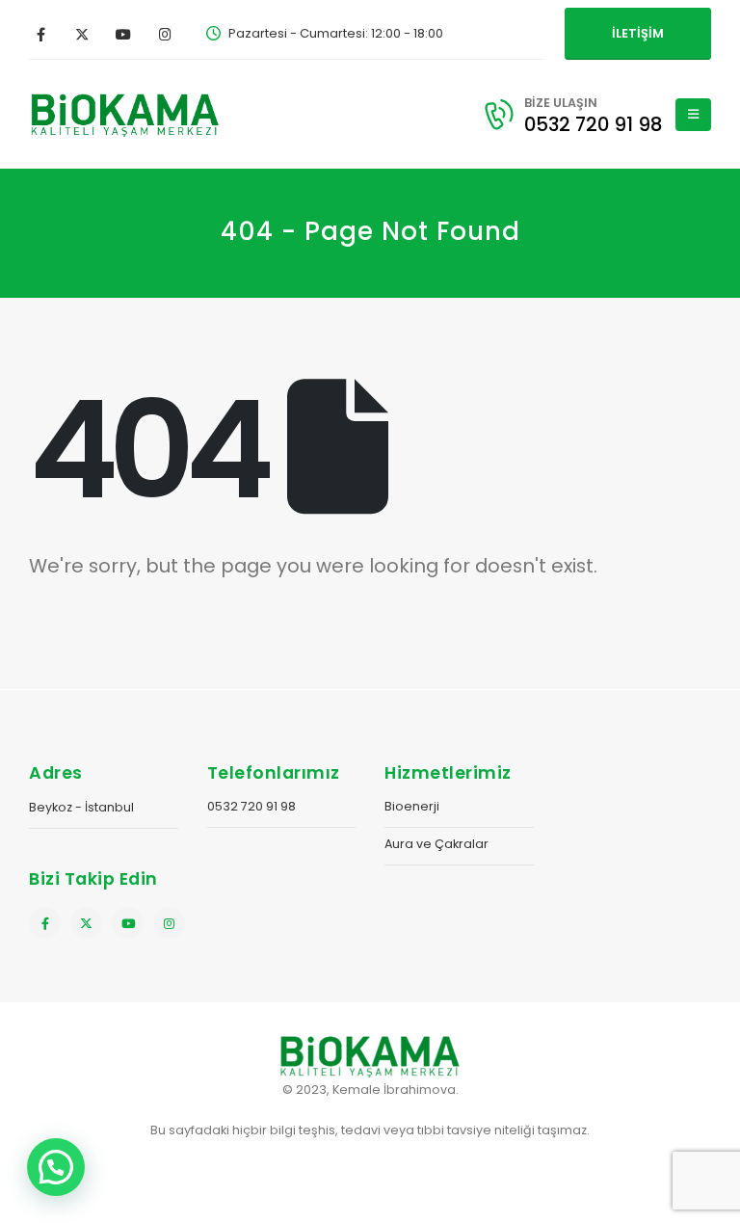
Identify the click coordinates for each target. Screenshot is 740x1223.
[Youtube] (123, 33)
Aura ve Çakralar (436, 844)
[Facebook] (40, 33)
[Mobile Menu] (693, 114)
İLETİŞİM (638, 33)
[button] (56, 1167)
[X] (82, 33)
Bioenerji (411, 806)
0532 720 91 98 (251, 806)
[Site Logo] (125, 114)
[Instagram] (164, 33)
